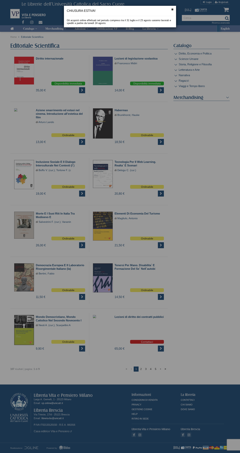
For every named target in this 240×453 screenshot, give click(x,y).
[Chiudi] (172, 9)
